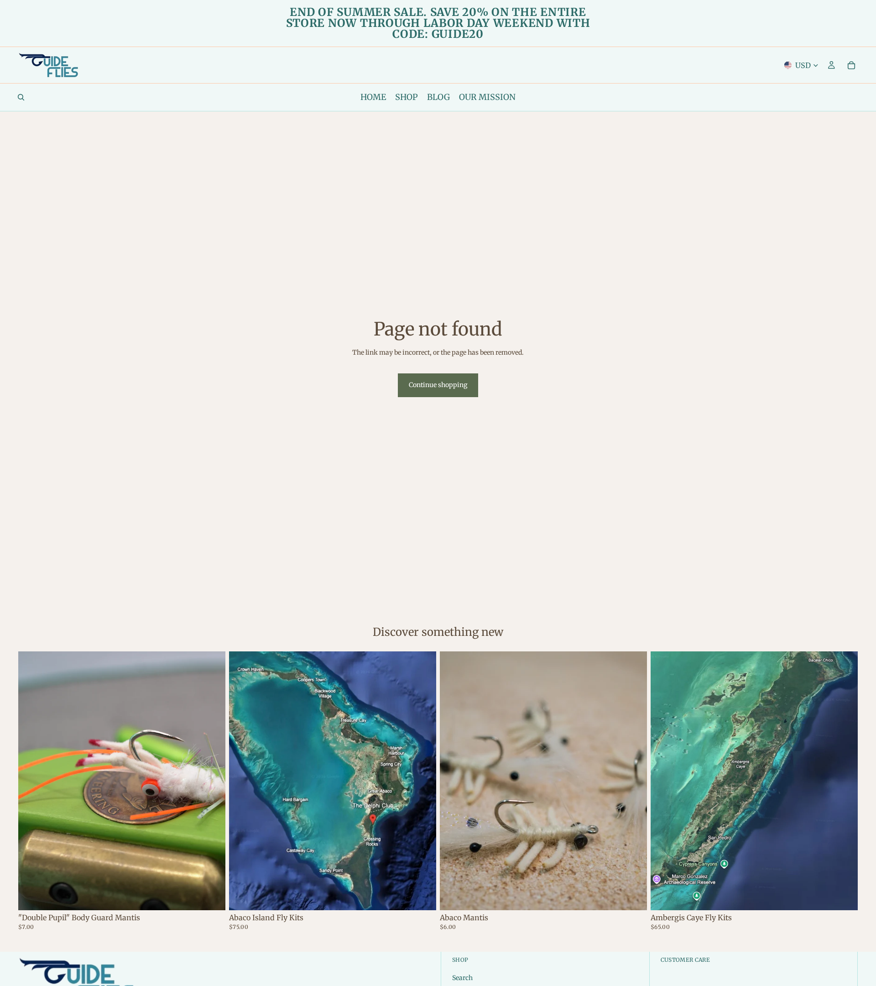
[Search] (21, 97)
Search (462, 978)
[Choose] (211, 896)
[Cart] (851, 65)
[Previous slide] (453, 781)
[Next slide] (633, 781)
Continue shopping (438, 385)
